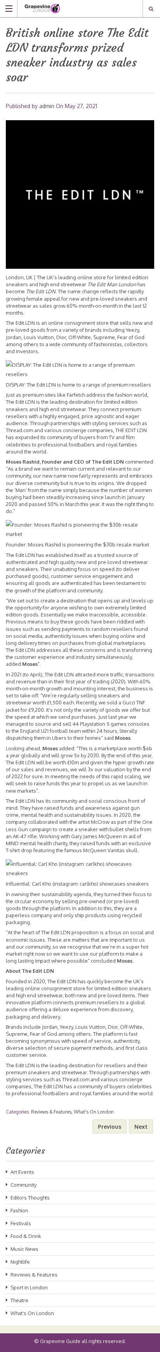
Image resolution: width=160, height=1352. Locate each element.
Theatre (19, 1300)
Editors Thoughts (30, 1197)
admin (46, 106)
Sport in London (29, 1287)
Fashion (19, 1210)
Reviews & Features (51, 1112)
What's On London (94, 1112)
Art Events (22, 1172)
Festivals (20, 1223)
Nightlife (20, 1262)
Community (23, 1185)
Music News (24, 1249)
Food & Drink (25, 1236)
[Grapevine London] (72, 8)
